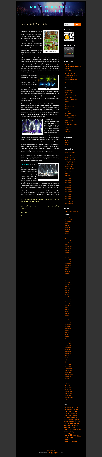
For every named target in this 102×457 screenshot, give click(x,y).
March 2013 (67, 294)
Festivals (70, 419)
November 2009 (68, 370)
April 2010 (67, 360)
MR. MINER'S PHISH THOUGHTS (51, 8)
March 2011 (67, 340)
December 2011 (68, 322)
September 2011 (68, 328)
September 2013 (68, 284)
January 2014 (68, 277)
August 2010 (68, 353)
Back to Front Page (51, 450)
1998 (77, 407)
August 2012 (67, 307)
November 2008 (68, 393)
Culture (74, 415)
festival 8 (66, 419)
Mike (68, 423)
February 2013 (68, 296)
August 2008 (68, 399)
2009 (75, 409)
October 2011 (68, 326)
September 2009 (69, 374)
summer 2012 (69, 435)
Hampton (66, 421)
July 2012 (67, 309)
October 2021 (68, 221)
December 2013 (68, 278)
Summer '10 (39, 26)
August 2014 (68, 267)
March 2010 (67, 362)
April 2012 (67, 315)
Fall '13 (75, 417)
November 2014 (68, 263)
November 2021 (68, 219)
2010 (36, 26)
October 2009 (68, 372)
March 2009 (67, 385)
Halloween (76, 419)
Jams (77, 421)
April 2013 (67, 292)
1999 (65, 409)
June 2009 (67, 380)
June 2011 (67, 334)
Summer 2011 (69, 433)
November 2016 (68, 248)
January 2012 (68, 320)
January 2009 (68, 389)
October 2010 (68, 349)
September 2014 (68, 265)
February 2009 (68, 387)
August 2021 (67, 223)
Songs (74, 427)
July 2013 (67, 286)
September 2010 (68, 351)
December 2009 (68, 368)
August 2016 (68, 252)
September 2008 (69, 397)
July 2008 (67, 401)
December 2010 (68, 345)
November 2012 (68, 301)
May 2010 (67, 359)
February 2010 (68, 364)
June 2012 (67, 311)
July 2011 (67, 332)
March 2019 (67, 235)
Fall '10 (70, 417)
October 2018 (68, 236)
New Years (67, 425)
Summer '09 (68, 429)
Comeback (67, 415)
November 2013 (68, 280)
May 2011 (67, 336)
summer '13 (67, 431)
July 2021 (67, 225)
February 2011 (68, 341)
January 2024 (68, 217)
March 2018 (67, 238)
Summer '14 (72, 431)
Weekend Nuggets (70, 441)
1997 (73, 407)
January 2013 (68, 298)
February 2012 (68, 319)
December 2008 (68, 391)
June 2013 (67, 288)
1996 (70, 407)
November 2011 (68, 324)
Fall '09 (66, 417)
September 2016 (68, 250)
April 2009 (67, 383)
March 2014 (67, 275)
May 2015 (67, 257)
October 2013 (68, 282)
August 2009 (68, 376)
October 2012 (68, 303)
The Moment (68, 437)
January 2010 (68, 366)
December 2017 (68, 240)
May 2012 (67, 313)
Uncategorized (28, 26)
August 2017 (67, 244)
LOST (65, 423)
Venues (66, 439)
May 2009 (67, 382)
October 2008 (68, 395)
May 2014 (67, 273)
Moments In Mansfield (34, 24)
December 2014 (68, 261)
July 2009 (67, 378)
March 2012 (67, 317)
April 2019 (67, 233)
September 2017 (68, 242)
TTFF (79, 437)
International (71, 421)
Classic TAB (74, 413)
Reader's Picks (76, 425)
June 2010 (67, 357)
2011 (70, 412)
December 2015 (68, 254)
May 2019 (67, 231)
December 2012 (68, 299)
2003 (71, 409)
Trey (74, 437)
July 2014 (67, 269)
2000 (68, 409)
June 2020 (67, 229)
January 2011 (68, 343)
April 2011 (67, 338)
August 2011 (67, 330)
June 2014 (67, 271)
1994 (65, 407)
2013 (65, 413)
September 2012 (68, 305)
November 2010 (68, 347)
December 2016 (68, 246)
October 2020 (68, 227)
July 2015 (67, 256)
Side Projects (67, 427)
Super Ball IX (76, 435)
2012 (75, 412)
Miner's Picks (74, 423)
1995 (67, 407)
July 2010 (67, 355)
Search (77, 24)
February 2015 (68, 259)
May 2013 (67, 290)
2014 (69, 413)
